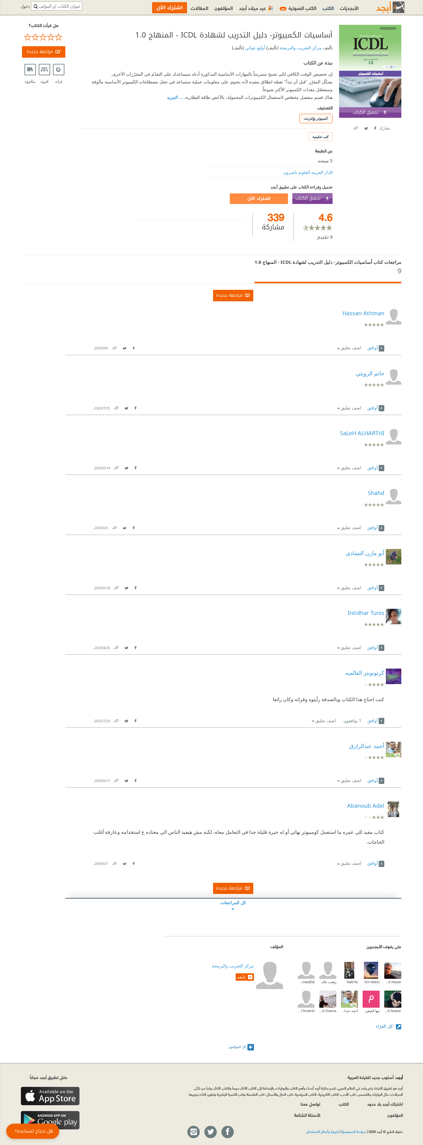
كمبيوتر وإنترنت (316, 118)
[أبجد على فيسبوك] (227, 1132)
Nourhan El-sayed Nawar (392, 1010)
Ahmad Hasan (392, 981)
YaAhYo (352, 981)
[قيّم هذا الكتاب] (43, 37)
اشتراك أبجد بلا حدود (385, 1103)
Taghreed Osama (327, 1010)
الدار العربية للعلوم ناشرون (308, 172)
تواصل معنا (310, 1103)
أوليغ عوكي (254, 48)
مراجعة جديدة (40, 51)
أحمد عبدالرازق (349, 1010)
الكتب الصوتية (298, 7)
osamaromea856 (306, 981)
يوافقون (352, 720)
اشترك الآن (259, 198)
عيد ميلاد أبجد (256, 7)
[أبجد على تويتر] (210, 1132)
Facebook (374, 127)
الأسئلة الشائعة (307, 1115)
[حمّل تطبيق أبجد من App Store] (50, 1096)
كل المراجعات (233, 902)
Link (114, 346)
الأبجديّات (349, 7)
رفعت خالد (328, 981)
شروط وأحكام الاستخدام (323, 1131)
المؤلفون (224, 7)
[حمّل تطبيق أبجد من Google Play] (50, 1120)
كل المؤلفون (237, 1046)
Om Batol (372, 981)
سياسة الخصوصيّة (353, 1131)
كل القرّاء (385, 1026)
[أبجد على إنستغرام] (193, 1132)
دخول (25, 6)
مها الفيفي (372, 1010)
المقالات (199, 7)
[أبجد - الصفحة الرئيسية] (382, 7)
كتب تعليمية (320, 136)
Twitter (366, 127)
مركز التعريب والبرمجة (300, 48)
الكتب (328, 7)
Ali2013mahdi (306, 1010)
